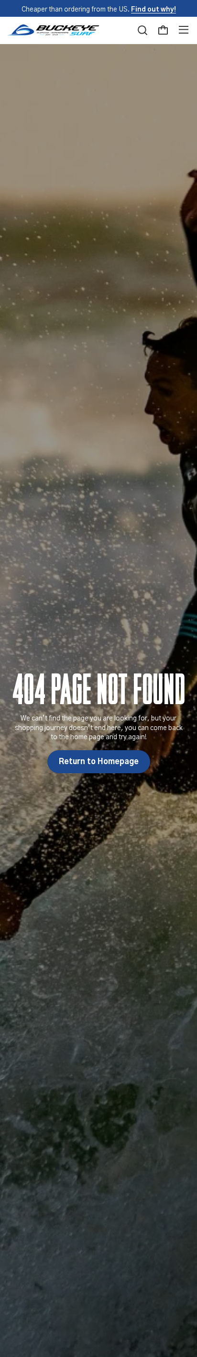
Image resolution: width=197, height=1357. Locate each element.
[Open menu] (183, 30)
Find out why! (153, 9)
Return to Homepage (99, 762)
